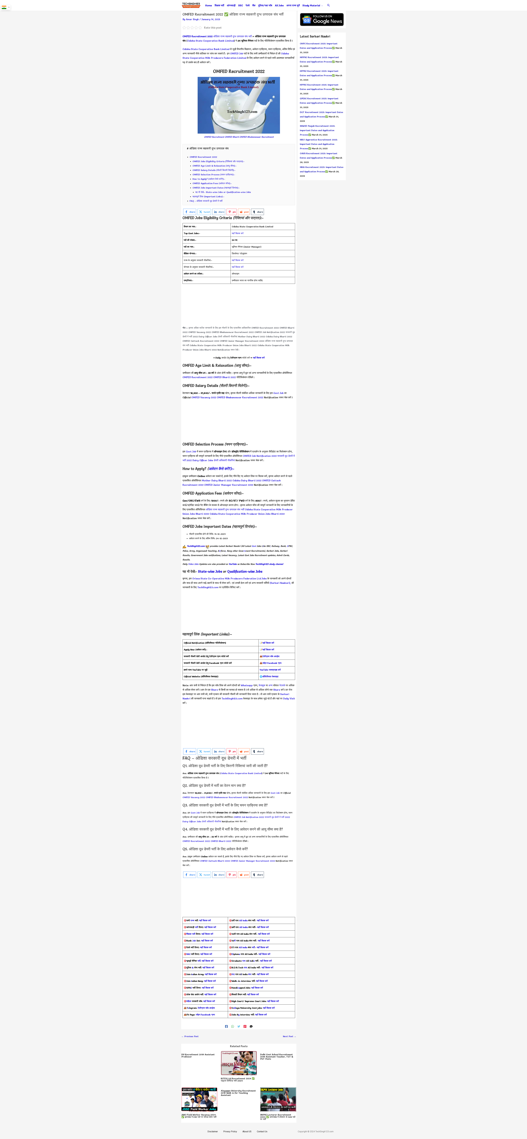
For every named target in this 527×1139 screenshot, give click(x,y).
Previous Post (190, 1036)
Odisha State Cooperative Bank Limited (210, 40)
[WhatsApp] (232, 1026)
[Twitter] (238, 1026)
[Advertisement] (239, 306)
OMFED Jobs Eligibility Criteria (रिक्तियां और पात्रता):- (219, 161)
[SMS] (251, 1026)
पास (244, 960)
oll (234, 1008)
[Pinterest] (245, 1026)
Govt (254, 546)
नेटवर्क (282, 685)
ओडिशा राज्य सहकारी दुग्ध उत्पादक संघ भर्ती (232, 36)
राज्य (192, 920)
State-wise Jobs (210, 571)
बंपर (249, 974)
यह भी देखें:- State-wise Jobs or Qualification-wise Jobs (223, 192)
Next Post (289, 1036)
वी (235, 940)
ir (220, 550)
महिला (189, 1001)
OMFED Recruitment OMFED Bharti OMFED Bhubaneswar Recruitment (239, 137)
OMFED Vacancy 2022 (199, 332)
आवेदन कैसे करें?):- (221, 469)
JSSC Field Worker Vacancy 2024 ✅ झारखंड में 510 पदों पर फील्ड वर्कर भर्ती (198, 1115)
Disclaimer (213, 1131)
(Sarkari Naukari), (280, 582)
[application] (321, 5)
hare (216, 689)
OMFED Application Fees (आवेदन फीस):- (212, 183)
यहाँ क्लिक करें (237, 233)
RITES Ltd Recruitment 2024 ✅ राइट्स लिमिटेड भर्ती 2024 (238, 1079)
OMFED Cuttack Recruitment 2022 (201, 341)
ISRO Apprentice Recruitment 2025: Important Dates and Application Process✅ (319, 144)
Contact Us (262, 1131)
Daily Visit (289, 698)
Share (277, 689)
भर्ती (196, 927)
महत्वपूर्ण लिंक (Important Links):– (208, 196)
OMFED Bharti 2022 (224, 377)
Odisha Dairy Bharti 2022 (279, 336)
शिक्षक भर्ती (191, 934)
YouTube (233, 564)
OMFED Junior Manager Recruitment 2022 (242, 341)
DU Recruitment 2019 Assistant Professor (198, 1055)
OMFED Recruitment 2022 (203, 157)
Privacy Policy (230, 1131)
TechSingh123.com (196, 546)
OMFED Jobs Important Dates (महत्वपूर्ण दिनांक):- (216, 187)
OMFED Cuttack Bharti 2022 (215, 860)
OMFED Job (236, 53)
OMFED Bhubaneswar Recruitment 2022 (233, 332)
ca (238, 987)
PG (233, 974)
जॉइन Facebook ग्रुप (205, 1014)
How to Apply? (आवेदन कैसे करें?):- (209, 179)
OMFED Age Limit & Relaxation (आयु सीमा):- (215, 165)
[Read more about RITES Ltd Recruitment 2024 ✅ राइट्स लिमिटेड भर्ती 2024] (239, 1062)
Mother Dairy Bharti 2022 (251, 336)
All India (243, 920)
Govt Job (278, 393)
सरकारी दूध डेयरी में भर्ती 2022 (277, 817)
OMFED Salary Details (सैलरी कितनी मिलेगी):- (214, 170)
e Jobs (257, 571)
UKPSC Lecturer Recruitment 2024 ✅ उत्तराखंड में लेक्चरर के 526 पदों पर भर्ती (277, 1116)
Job (194, 940)
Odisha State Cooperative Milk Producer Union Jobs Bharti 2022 (223, 345)
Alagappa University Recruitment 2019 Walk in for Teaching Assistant (238, 1092)
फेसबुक (262, 685)
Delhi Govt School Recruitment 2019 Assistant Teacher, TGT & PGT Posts (276, 1056)
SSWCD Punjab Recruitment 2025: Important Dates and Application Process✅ (317, 130)
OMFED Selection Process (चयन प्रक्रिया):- (214, 174)
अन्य (270, 685)
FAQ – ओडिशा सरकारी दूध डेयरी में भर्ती (206, 200)
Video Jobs (193, 564)
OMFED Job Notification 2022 (269, 332)
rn (244, 550)
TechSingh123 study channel (269, 564)
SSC (188, 954)
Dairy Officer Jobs (208, 336)
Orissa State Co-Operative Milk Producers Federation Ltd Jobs (229, 578)
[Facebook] (226, 1026)
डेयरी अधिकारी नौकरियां (227, 336)
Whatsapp (247, 685)
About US (247, 1131)
